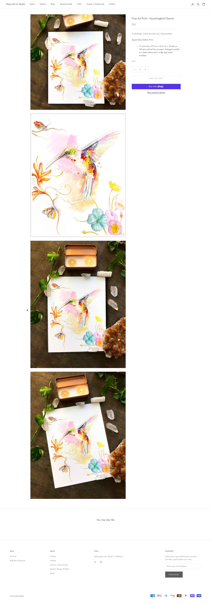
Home (32, 4)
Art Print (13, 556)
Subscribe (174, 574)
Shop (53, 4)
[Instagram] (101, 561)
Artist (79, 4)
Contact (112, 4)
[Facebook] (138, 60)
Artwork (43, 4)
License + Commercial (95, 4)
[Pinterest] (144, 60)
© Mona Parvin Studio (17, 596)
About (52, 573)
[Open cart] (204, 4)
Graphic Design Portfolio (59, 569)
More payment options (156, 92)
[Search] (198, 4)
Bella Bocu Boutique (17, 560)
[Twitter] (141, 60)
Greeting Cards (66, 4)
